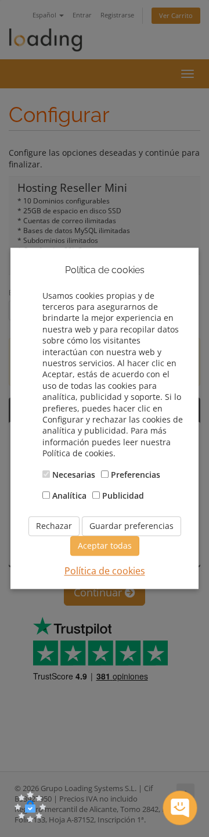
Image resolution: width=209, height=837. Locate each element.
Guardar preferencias (131, 525)
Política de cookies (104, 570)
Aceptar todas (105, 545)
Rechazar (54, 525)
